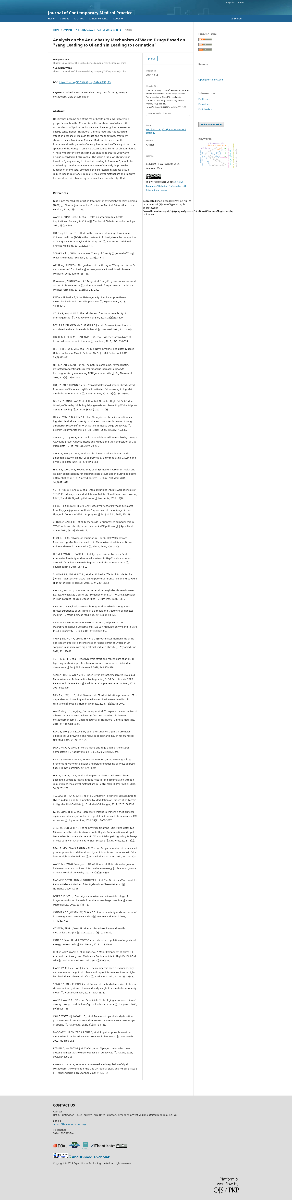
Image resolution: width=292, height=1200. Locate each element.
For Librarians (205, 109)
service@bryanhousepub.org (69, 1124)
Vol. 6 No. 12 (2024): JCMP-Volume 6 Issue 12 (98, 29)
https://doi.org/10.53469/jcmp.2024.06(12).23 (85, 82)
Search (237, 18)
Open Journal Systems (210, 79)
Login (241, 2)
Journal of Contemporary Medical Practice (90, 12)
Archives (79, 18)
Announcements (98, 18)
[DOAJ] (60, 1148)
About (117, 18)
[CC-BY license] (122, 1148)
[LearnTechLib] (75, 1148)
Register (230, 2)
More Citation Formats (159, 113)
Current (64, 18)
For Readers (204, 99)
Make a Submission (211, 124)
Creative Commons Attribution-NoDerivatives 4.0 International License (166, 186)
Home (51, 18)
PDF (153, 58)
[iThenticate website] (103, 1148)
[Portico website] (86, 1148)
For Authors (204, 104)
